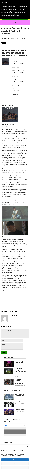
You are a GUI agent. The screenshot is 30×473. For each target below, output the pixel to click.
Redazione (14, 315)
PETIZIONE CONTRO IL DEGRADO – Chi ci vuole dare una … (20, 381)
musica (6, 307)
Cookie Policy (9, 471)
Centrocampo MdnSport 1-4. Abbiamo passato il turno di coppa (20, 371)
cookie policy (10, 11)
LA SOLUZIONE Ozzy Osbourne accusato (19, 396)
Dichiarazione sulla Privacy (17, 471)
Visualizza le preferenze (15, 468)
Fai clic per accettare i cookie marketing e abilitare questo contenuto (15, 432)
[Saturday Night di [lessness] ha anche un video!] (9, 364)
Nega (15, 464)
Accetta (15, 460)
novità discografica (13, 307)
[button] (28, 446)
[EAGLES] (9, 404)
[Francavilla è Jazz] (9, 412)
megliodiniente (5, 38)
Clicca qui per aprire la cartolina (10, 100)
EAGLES (17, 402)
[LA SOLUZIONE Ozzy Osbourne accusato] (9, 397)
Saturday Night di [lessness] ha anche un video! (20, 362)
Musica (23, 38)
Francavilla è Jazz (20, 409)
